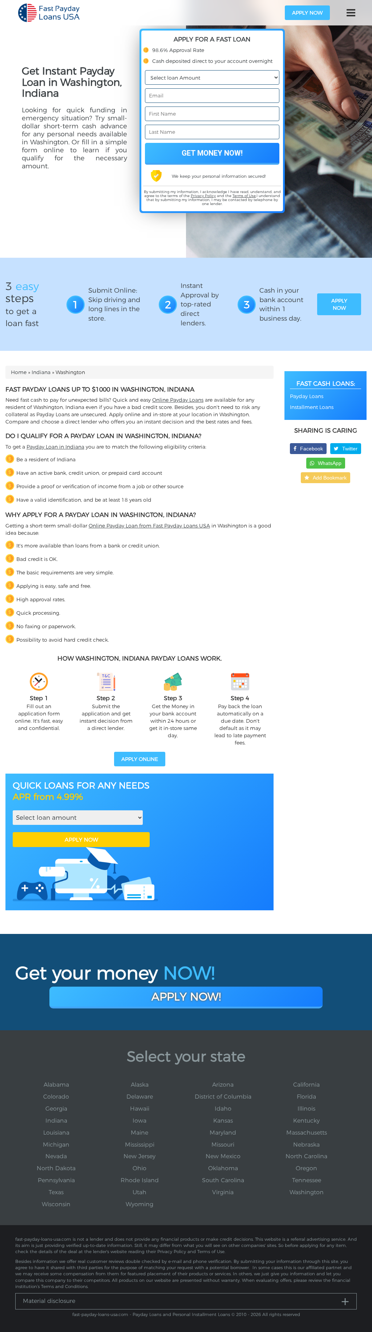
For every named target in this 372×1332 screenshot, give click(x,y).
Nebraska (306, 1144)
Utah (139, 1192)
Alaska (140, 1084)
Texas (56, 1192)
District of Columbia (223, 1096)
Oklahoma (223, 1168)
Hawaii (139, 1108)
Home (19, 372)
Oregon (306, 1168)
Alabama (56, 1084)
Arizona (223, 1084)
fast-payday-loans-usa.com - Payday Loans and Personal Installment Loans (151, 1314)
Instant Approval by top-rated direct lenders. (200, 304)
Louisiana (56, 1132)
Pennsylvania (56, 1180)
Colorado (56, 1096)
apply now (307, 12)
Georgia (56, 1108)
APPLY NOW (81, 839)
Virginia (223, 1192)
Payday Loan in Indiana (55, 447)
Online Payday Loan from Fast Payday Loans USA (149, 525)
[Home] (49, 13)
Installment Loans (311, 407)
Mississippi (139, 1144)
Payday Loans (306, 396)
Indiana (41, 372)
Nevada (56, 1156)
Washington (307, 1192)
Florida (306, 1096)
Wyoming (139, 1204)
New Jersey (139, 1156)
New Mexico (223, 1156)
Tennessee (306, 1180)
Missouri (222, 1144)
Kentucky (306, 1120)
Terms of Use (244, 195)
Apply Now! (186, 996)
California (306, 1084)
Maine (139, 1132)
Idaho (223, 1108)
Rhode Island (140, 1180)
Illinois (306, 1108)
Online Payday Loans (177, 400)
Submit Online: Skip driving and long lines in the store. (114, 304)
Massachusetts (306, 1132)
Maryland (223, 1132)
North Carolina (306, 1156)
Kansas (223, 1120)
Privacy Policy (203, 195)
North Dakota (56, 1168)
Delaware (139, 1096)
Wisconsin (56, 1204)
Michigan (56, 1144)
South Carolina (223, 1180)
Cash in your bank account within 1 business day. (281, 304)
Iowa (139, 1120)
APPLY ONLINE (139, 759)
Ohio (139, 1168)
